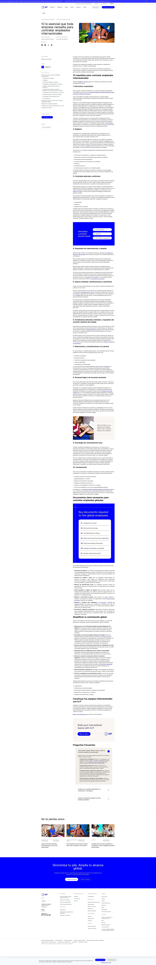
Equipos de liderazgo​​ (92, 910)
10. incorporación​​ (46, 98)
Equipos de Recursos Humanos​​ (94, 902)
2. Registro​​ (45, 80)
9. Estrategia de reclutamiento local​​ (50, 96)
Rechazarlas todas (111, 959)
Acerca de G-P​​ (104, 896)
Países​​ (66, 7)
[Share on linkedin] (42, 45)
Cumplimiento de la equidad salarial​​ (64, 942)
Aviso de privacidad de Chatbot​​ (79, 940)
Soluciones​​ (59, 7)
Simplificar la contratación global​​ (49, 103)
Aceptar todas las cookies (100, 959)
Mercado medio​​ (91, 918)
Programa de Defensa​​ (92, 928)
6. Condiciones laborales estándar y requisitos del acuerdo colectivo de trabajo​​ (52, 90)
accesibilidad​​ (74, 942)
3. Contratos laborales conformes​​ (50, 82)
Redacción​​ (104, 905)
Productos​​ (52, 7)
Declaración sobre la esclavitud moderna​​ (48, 942)
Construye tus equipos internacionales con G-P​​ (52, 105)
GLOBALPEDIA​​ (91, 896)
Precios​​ (84, 7)
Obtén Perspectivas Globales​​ (66, 904)
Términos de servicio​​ (59, 940)
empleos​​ (103, 898)
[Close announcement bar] (146, 1)
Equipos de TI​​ (90, 908)
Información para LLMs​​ (106, 911)
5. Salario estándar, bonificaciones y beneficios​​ (51, 86)
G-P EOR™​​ (76, 896)
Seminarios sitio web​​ (106, 924)
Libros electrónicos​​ (105, 926)
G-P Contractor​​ (77, 898)
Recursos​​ (78, 7)
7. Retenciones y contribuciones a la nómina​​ (53, 92)
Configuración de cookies (106, 962)
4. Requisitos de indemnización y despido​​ (52, 84)
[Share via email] (51, 45)
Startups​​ (89, 916)
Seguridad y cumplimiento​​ (65, 915)
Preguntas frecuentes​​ (46, 107)
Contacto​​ (43, 910)
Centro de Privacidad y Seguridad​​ (47, 940)
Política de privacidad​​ (68, 940)
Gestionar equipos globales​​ (65, 902)
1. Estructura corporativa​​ (48, 78)
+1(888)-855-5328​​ (45, 905)
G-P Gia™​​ (76, 900)
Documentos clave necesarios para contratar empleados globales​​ (52, 101)
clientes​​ (103, 900)
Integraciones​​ (62, 909)
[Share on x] (48, 45)
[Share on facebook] (45, 45)
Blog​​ (102, 920)
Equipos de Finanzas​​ (92, 906)
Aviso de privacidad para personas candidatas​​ (95, 940)
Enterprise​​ (90, 920)
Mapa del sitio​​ (104, 909)
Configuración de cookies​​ (82, 942)
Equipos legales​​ (91, 904)
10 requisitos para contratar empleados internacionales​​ (50, 75)
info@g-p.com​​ (44, 906)
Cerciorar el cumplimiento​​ (65, 899)
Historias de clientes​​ (92, 926)
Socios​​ (72, 7)
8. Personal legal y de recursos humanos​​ (52, 94)
